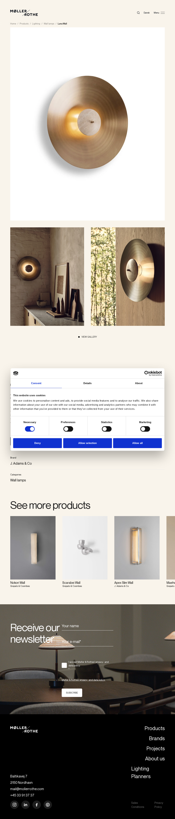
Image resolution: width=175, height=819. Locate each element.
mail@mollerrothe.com (27, 789)
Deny (37, 443)
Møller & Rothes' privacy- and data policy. (83, 679)
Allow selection (87, 443)
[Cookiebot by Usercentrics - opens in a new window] (147, 373)
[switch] (68, 429)
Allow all (137, 443)
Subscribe (72, 692)
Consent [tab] (36, 383)
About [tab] (139, 383)
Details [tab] (87, 383)
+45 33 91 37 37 (22, 795)
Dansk (147, 12)
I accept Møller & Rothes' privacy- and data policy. (89, 665)
